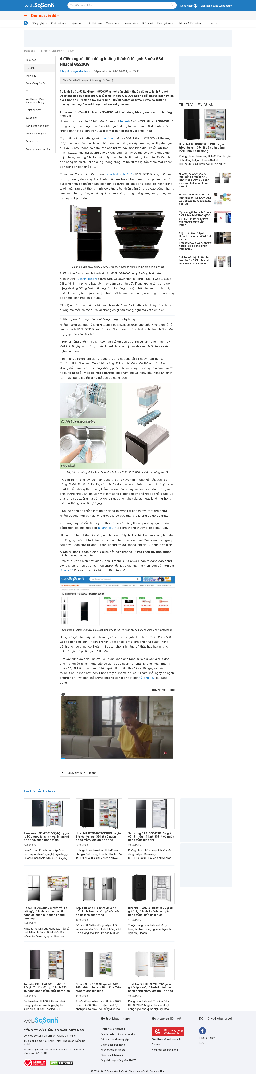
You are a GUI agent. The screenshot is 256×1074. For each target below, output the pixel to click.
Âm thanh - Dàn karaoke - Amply (35, 101)
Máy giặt (31, 75)
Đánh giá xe (164, 23)
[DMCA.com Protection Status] (61, 1063)
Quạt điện (31, 117)
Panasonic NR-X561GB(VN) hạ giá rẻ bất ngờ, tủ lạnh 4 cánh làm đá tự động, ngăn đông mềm (46, 836)
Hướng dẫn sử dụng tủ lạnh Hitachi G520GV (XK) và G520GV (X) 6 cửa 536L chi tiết (195, 199)
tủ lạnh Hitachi (86, 279)
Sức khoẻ (147, 23)
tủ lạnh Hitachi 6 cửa (119, 174)
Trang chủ (29, 50)
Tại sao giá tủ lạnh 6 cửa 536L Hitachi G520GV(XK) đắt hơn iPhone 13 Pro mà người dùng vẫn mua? (195, 218)
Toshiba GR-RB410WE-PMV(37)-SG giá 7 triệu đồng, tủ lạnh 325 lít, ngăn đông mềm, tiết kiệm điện (47, 987)
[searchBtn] (172, 5)
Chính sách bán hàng (113, 1044)
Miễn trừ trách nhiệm (113, 1050)
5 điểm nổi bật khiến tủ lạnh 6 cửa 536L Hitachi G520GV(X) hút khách (194, 260)
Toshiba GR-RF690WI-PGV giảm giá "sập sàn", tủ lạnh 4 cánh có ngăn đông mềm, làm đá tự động (150, 987)
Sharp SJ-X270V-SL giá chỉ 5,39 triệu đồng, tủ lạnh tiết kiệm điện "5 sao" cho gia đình (98, 987)
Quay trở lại (82, 772)
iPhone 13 (66, 570)
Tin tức (43, 50)
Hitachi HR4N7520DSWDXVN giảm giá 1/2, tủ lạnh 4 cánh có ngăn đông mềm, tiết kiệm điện (150, 911)
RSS (201, 1043)
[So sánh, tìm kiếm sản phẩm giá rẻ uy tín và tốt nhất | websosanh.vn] (39, 5)
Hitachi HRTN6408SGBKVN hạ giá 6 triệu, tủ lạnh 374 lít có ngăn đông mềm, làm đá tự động (202, 147)
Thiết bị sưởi (33, 110)
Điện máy (76, 23)
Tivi (28, 91)
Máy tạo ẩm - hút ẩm (38, 149)
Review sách (131, 23)
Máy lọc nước (34, 141)
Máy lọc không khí (36, 133)
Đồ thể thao (95, 23)
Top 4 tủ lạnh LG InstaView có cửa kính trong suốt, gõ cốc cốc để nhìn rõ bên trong (98, 911)
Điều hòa (31, 60)
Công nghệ (38, 23)
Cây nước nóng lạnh (37, 125)
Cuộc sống (57, 23)
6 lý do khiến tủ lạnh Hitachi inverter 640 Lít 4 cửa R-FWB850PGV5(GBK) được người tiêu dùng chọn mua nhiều (195, 241)
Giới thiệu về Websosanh (166, 1039)
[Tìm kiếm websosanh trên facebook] (202, 1030)
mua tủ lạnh (108, 138)
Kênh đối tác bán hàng (165, 1049)
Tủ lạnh (70, 50)
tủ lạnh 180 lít (107, 528)
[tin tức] (26, 23)
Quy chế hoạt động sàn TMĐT (118, 1060)
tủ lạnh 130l (147, 677)
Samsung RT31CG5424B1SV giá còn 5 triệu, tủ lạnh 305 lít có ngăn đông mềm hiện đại (151, 836)
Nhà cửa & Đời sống (189, 23)
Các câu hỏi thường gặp (115, 1039)
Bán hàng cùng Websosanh (216, 5)
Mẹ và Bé (111, 23)
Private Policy (207, 1037)
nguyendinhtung (163, 689)
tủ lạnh (125, 121)
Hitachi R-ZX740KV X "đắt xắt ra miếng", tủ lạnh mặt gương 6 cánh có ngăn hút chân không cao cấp (194, 180)
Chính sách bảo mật (112, 1055)
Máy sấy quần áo (36, 83)
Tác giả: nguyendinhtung (75, 71)
